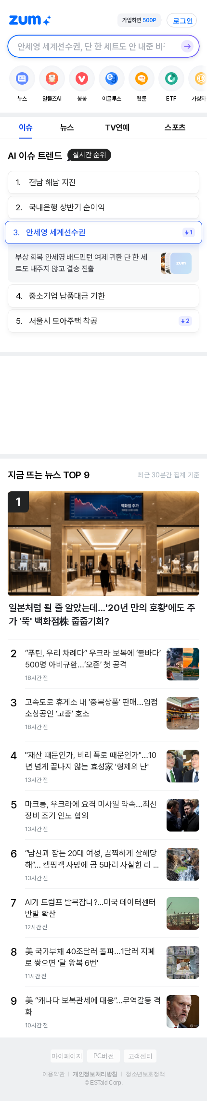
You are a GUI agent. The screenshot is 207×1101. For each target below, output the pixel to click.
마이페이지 (67, 1056)
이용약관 (53, 1074)
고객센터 (140, 1056)
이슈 (25, 127)
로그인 (183, 21)
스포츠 (175, 127)
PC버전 (103, 1056)
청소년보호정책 (145, 1074)
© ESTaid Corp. (103, 1082)
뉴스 (67, 127)
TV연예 (117, 127)
